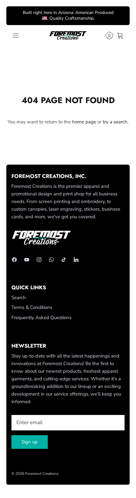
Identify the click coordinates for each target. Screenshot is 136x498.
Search (18, 297)
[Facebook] (14, 259)
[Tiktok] (64, 259)
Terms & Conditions (31, 307)
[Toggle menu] (16, 36)
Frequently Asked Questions (41, 317)
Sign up (30, 442)
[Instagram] (39, 259)
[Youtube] (27, 259)
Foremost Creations (42, 473)
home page (84, 122)
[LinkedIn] (76, 259)
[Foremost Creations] (68, 35)
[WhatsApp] (51, 259)
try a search (115, 122)
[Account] (106, 36)
